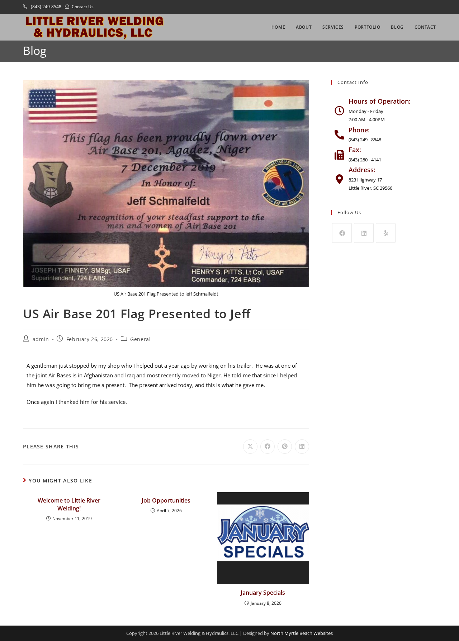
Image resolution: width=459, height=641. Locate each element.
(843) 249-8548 (45, 7)
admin (41, 339)
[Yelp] (386, 233)
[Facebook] (342, 233)
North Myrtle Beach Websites (301, 633)
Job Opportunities (166, 500)
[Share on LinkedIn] (302, 446)
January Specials (263, 593)
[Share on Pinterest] (285, 446)
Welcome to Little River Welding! (69, 504)
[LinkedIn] (364, 233)
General (140, 339)
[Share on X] (250, 446)
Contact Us (83, 7)
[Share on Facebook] (267, 446)
